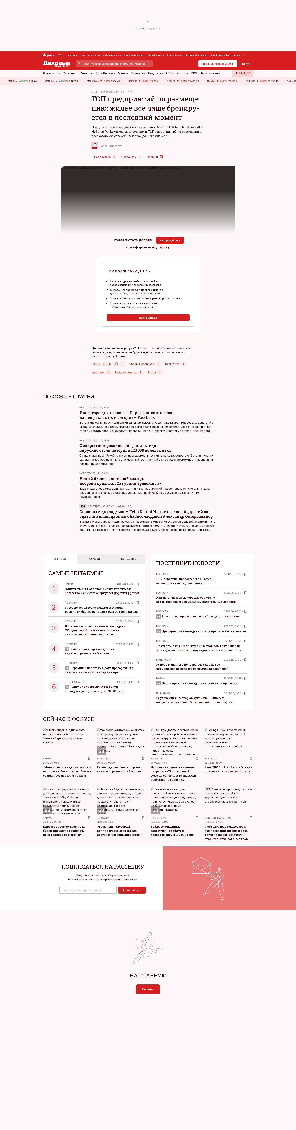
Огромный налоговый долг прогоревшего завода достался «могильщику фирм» (119, 830)
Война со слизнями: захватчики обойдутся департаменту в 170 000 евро (172, 830)
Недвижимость (126, 372)
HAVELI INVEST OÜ (102, 92)
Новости (85, 407)
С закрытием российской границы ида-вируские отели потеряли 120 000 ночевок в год (125, 448)
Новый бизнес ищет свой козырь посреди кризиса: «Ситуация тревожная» (120, 481)
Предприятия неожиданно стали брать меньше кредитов (204, 631)
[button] (88, 890)
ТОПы (170, 73)
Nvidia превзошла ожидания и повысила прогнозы (200, 683)
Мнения (123, 73)
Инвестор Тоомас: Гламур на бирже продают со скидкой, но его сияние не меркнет (64, 830)
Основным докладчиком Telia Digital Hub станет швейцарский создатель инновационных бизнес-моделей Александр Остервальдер (146, 514)
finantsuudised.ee (133, 55)
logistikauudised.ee (220, 55)
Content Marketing (101, 506)
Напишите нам (210, 73)
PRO (194, 73)
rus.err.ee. (107, 463)
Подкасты (138, 73)
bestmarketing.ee (91, 55)
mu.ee (236, 55)
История (182, 73)
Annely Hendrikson (141, 364)
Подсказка (155, 73)
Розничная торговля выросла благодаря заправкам (200, 616)
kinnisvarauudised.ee (196, 55)
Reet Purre (172, 364)
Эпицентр (70, 73)
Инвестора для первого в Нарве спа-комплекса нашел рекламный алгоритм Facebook (125, 415)
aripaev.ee (73, 55)
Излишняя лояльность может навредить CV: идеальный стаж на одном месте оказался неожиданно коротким (95, 630)
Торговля (97, 372)
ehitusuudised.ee (112, 55)
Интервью (163, 693)
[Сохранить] (138, 584)
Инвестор (87, 73)
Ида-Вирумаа (105, 73)
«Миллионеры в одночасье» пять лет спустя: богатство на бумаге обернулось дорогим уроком (67, 771)
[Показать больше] (245, 55)
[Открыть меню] (59, 55)
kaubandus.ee (174, 55)
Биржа (69, 584)
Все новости (51, 73)
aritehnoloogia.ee (155, 55)
